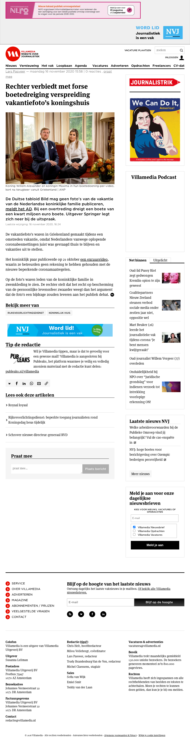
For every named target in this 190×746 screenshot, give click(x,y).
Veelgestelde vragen (31, 611)
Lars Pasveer (15, 71)
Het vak (48, 65)
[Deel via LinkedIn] (24, 383)
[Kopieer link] (46, 383)
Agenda (81, 65)
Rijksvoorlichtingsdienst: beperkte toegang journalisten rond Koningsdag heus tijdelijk (53, 420)
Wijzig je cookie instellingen (152, 735)
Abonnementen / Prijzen (33, 605)
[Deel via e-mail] (39, 383)
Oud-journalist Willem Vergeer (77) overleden (155, 361)
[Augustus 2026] (155, 82)
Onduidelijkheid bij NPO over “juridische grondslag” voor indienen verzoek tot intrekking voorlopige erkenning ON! (145, 387)
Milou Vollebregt (78, 651)
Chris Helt (73, 646)
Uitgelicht (160, 260)
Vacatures (100, 65)
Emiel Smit (74, 682)
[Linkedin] (103, 614)
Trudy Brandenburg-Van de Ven (87, 661)
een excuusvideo (94, 259)
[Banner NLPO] (73, 10)
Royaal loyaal (18, 405)
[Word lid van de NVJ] (150, 32)
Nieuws (11, 65)
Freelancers (162, 65)
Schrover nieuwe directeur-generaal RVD (38, 435)
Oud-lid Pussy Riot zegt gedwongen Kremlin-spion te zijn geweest (145, 278)
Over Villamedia (26, 589)
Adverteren (119, 65)
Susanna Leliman (17, 660)
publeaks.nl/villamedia (22, 371)
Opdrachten (140, 65)
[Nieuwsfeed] (70, 614)
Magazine (20, 600)
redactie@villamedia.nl (21, 720)
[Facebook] (92, 614)
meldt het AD (19, 209)
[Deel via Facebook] (16, 383)
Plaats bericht (95, 469)
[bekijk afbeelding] (60, 148)
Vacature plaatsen (138, 50)
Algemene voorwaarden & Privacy (120, 735)
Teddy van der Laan (79, 687)
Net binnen (137, 260)
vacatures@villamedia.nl (145, 646)
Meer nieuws (140, 474)
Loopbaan (64, 65)
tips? (84, 642)
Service (18, 583)
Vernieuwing (29, 65)
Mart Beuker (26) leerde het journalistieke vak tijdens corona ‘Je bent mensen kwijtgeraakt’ (143, 337)
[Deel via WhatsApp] (31, 383)
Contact (19, 617)
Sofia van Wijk (76, 677)
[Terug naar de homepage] (23, 53)
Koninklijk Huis (59, 312)
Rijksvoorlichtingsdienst (26, 312)
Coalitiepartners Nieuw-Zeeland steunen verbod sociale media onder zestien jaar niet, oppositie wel (144, 305)
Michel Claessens (78, 667)
